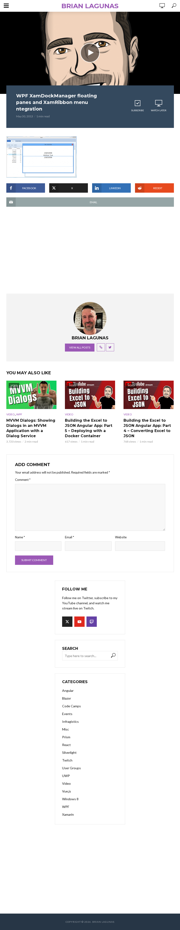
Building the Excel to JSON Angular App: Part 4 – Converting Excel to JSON (147, 428)
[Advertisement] (90, 256)
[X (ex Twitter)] (67, 621)
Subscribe (137, 110)
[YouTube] (79, 621)
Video (10, 414)
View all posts (79, 347)
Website (121, 537)
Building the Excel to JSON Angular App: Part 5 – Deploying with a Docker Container (88, 428)
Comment (22, 480)
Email (69, 537)
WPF (19, 414)
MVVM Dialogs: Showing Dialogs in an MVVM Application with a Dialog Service (30, 428)
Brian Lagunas (90, 6)
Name (20, 537)
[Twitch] (91, 621)
